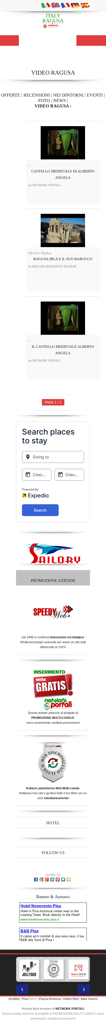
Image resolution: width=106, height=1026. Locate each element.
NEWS (59, 100)
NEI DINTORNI (68, 95)
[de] (75, 5)
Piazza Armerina (50, 999)
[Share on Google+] (47, 879)
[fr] (65, 5)
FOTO (44, 100)
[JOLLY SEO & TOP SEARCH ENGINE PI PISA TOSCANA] (29, 969)
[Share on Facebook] (36, 879)
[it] (46, 5)
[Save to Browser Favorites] (69, 879)
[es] (85, 5)
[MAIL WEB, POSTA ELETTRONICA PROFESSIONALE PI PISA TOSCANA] (78, 969)
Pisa (25, 999)
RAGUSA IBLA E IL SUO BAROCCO (62, 259)
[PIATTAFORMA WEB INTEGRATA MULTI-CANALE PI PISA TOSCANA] (54, 969)
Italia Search (89, 999)
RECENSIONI (36, 95)
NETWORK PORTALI (69, 1008)
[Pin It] (58, 879)
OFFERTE (10, 95)
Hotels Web (71, 999)
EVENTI (95, 95)
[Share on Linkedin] (52, 879)
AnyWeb (14, 999)
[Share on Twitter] (63, 879)
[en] (55, 5)
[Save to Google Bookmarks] (41, 879)
